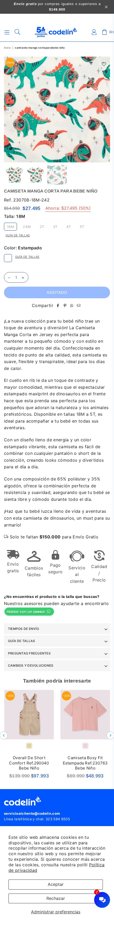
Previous (8, 109)
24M (27, 227)
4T (68, 227)
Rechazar (55, 898)
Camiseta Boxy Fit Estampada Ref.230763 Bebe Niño (85, 763)
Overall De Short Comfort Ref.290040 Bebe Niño (29, 763)
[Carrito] (104, 32)
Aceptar (56, 884)
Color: (23, 247)
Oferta (10, 62)
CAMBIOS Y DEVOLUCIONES (30, 665)
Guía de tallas (18, 235)
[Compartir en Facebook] (58, 305)
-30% (10, 696)
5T (82, 227)
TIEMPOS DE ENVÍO (23, 629)
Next (106, 109)
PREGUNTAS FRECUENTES (29, 653)
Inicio (7, 47)
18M (10, 227)
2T (42, 227)
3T (55, 227)
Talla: (14, 216)
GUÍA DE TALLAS (21, 641)
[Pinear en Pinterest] (65, 305)
